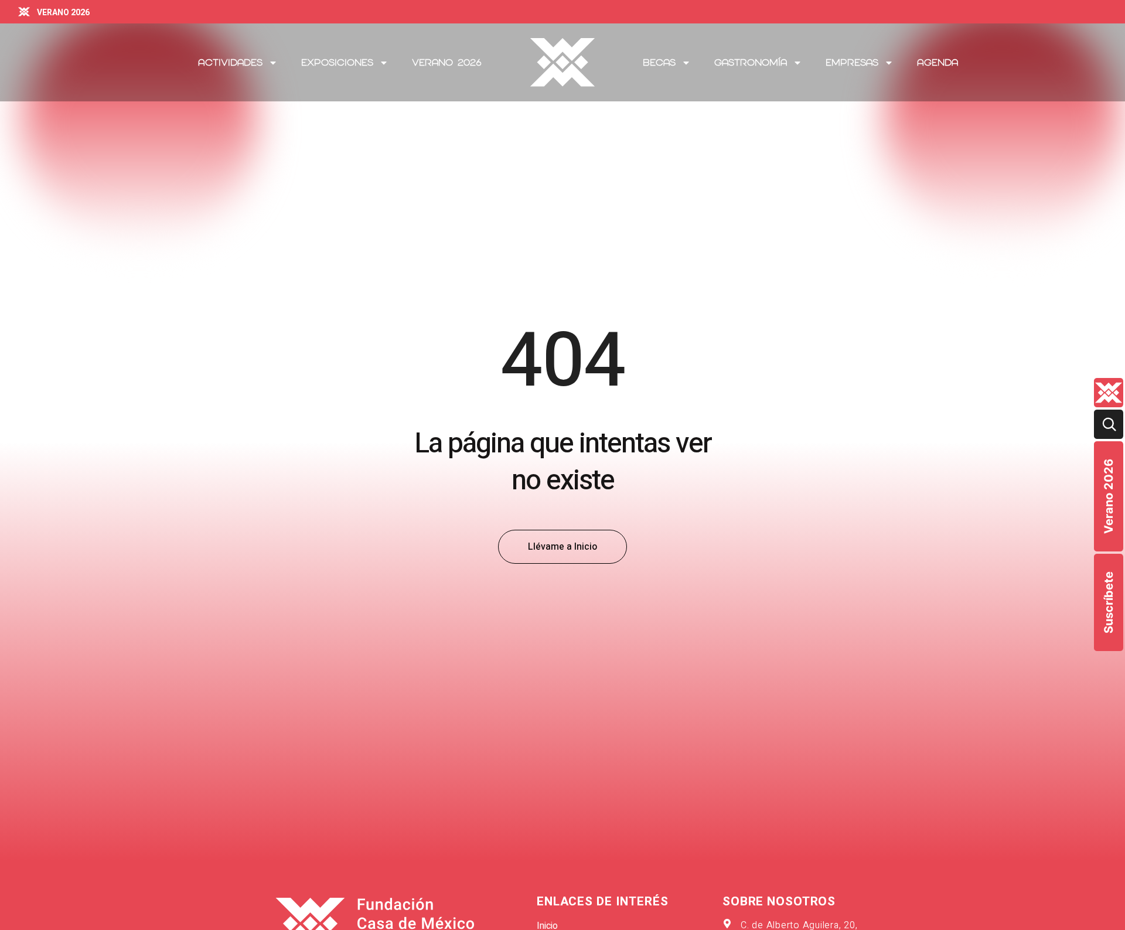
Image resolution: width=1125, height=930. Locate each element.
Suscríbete (1109, 602)
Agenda (937, 62)
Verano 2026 (1109, 496)
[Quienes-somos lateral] (1108, 392)
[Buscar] (1108, 424)
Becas (659, 62)
